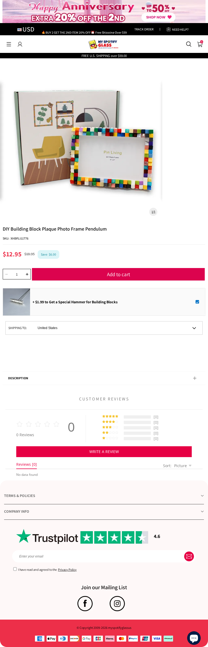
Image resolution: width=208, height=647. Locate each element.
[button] (9, 44)
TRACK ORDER (144, 29)
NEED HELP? (180, 29)
